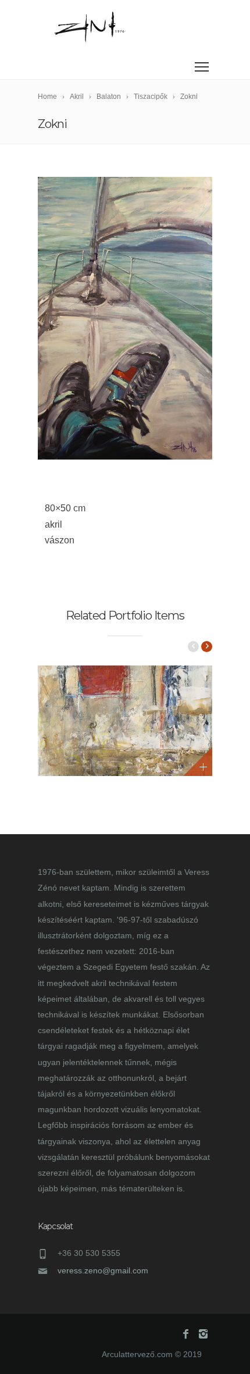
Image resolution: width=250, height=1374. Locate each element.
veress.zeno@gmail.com (103, 1270)
